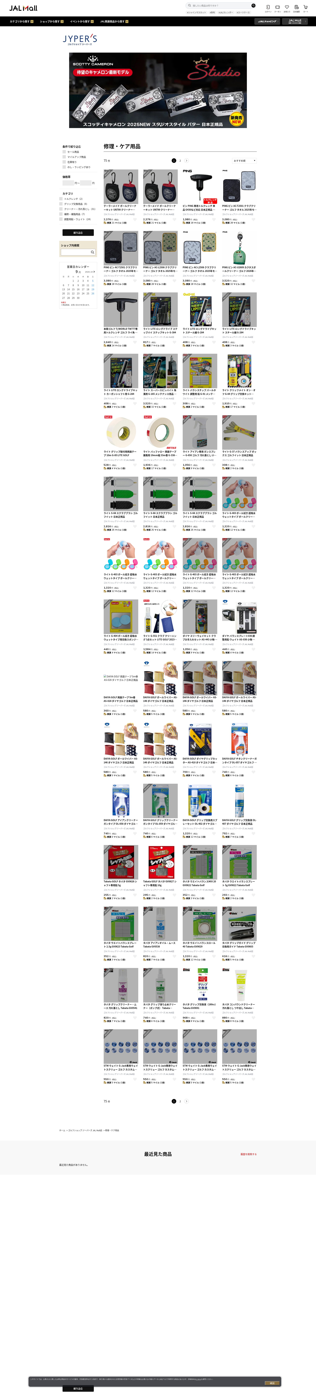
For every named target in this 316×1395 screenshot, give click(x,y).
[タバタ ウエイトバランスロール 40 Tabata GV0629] (200, 923)
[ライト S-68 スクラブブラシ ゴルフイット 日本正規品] (121, 494)
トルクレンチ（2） (74, 198)
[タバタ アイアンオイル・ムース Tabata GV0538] (160, 923)
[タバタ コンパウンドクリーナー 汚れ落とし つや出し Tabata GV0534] (239, 985)
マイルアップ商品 (76, 156)
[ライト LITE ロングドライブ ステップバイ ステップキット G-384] (160, 309)
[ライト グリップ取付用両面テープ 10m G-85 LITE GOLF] (121, 432)
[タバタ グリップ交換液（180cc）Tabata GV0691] (200, 985)
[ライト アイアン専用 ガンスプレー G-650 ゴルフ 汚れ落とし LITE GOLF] (200, 432)
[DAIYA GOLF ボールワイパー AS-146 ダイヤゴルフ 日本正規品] (160, 678)
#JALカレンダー (226, 12)
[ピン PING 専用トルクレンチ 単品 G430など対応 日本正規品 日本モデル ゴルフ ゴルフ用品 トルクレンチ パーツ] (200, 186)
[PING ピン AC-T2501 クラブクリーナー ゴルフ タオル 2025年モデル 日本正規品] (239, 186)
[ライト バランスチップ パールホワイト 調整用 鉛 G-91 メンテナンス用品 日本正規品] (200, 371)
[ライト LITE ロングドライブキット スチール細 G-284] (200, 309)
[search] (253, 6)
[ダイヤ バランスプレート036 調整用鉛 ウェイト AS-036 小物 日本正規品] (239, 616)
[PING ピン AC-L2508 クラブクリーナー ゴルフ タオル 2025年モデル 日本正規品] (160, 248)
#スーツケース (243, 12)
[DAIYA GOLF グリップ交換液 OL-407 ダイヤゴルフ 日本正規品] (239, 801)
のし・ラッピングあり (79, 167)
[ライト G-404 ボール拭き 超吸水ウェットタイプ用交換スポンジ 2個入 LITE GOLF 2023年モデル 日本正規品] (121, 616)
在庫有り (72, 162)
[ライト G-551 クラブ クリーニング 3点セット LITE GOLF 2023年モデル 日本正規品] (160, 616)
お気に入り (135, 219)
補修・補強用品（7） (75, 214)
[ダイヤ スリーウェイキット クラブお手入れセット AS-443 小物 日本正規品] (200, 616)
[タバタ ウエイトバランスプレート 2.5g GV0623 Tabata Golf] (121, 923)
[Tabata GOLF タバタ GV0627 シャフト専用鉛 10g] (160, 862)
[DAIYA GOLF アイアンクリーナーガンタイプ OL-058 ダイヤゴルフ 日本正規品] (121, 801)
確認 (272, 1383)
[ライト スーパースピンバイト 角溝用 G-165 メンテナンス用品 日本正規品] (160, 371)
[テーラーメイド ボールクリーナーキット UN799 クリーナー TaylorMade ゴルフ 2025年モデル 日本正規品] (121, 186)
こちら (198, 1379)
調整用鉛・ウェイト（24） (78, 219)
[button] (150, 125)
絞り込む (78, 1388)
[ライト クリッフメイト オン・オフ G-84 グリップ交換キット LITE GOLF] (239, 371)
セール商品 (73, 151)
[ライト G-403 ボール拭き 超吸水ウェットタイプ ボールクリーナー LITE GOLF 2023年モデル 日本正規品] (239, 494)
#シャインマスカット (196, 12)
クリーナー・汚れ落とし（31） (80, 209)
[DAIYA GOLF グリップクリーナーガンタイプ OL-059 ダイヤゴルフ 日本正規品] (160, 801)
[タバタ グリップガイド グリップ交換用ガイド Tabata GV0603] (239, 923)
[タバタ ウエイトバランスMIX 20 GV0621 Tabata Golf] (200, 862)
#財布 (212, 12)
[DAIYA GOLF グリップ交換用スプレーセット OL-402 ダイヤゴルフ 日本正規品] (200, 801)
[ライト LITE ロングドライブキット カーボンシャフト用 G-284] (121, 371)
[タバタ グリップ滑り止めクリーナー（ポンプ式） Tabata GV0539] (160, 985)
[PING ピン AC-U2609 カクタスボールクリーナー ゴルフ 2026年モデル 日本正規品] (239, 248)
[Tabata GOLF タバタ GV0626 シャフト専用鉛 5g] (121, 862)
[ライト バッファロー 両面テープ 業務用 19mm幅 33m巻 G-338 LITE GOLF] (160, 432)
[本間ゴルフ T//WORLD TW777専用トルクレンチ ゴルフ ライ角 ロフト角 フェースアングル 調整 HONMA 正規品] (121, 309)
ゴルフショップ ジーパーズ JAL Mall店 (119, 214)
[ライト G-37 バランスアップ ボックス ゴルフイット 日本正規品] (239, 432)
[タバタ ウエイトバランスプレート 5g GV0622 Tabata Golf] (239, 862)
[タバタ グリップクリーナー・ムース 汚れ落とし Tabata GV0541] (121, 985)
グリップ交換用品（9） (76, 203)
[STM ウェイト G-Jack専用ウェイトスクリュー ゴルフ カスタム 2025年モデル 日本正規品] (121, 1046)
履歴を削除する (249, 1154)
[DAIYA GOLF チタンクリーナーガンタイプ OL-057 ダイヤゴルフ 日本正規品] (239, 739)
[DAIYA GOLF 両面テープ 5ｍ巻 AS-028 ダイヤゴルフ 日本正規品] (121, 678)
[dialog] (154, 1382)
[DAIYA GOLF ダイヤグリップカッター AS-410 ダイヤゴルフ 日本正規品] (200, 739)
